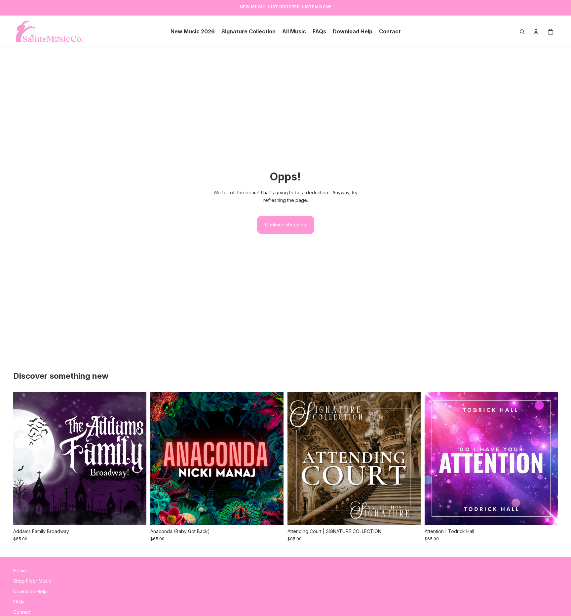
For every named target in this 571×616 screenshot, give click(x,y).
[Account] (536, 31)
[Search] (522, 31)
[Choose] (136, 515)
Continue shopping (285, 224)
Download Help (30, 591)
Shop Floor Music (32, 581)
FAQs (18, 601)
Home (19, 570)
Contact (21, 612)
